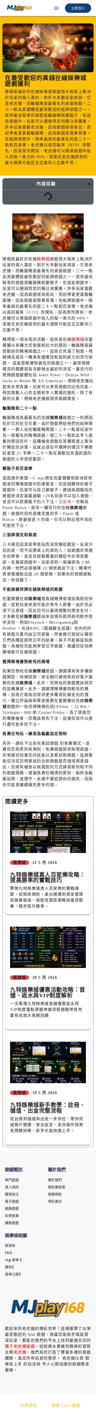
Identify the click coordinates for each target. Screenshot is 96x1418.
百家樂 (65, 502)
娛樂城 (43, 259)
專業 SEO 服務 (66, 1405)
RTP (32, 312)
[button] (56, 8)
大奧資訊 (28, 1405)
